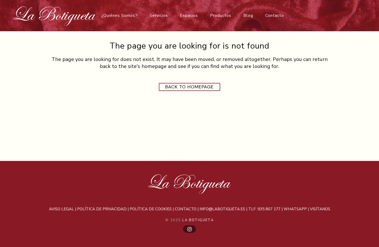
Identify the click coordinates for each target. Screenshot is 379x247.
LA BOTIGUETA (198, 220)
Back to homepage (189, 87)
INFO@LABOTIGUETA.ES (222, 209)
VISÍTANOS (320, 209)
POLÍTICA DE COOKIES (151, 209)
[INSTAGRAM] (189, 229)
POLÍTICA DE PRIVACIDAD (102, 209)
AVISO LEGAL (61, 209)
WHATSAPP (295, 209)
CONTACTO (185, 209)
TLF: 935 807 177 (264, 209)
